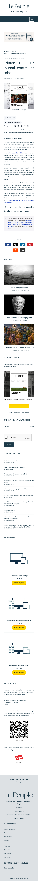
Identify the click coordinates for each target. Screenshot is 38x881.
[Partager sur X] (15, 126)
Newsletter (7, 850)
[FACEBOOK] (8, 244)
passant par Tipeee (9, 750)
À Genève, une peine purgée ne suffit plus (16, 489)
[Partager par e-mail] (27, 126)
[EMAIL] (22, 250)
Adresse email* (19, 426)
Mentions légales (19, 818)
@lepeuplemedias (9, 868)
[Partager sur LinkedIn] (18, 126)
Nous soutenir (8, 836)
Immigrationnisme (9, 510)
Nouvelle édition (19, 58)
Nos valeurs (7, 833)
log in (9, 228)
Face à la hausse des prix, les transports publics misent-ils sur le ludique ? (19, 503)
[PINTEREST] (30, 244)
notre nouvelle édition (15, 153)
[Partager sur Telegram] (24, 126)
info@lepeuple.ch (19, 811)
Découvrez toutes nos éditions (19, 406)
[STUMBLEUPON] (15, 250)
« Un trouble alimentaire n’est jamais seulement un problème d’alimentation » (19, 518)
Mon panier (7, 857)
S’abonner (7, 846)
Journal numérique (9, 829)
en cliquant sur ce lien (22, 715)
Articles (11, 58)
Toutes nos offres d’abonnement (19, 413)
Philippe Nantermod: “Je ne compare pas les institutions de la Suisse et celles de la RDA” (19, 526)
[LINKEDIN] (22, 244)
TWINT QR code (19, 740)
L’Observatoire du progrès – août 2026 (19, 347)
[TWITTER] (15, 244)
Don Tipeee (19, 762)
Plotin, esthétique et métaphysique (19, 318)
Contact (6, 840)
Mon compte (7, 853)
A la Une (6, 58)
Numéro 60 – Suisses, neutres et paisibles (18, 399)
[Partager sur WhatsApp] (21, 126)
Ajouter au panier (19, 583)
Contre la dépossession (19, 288)
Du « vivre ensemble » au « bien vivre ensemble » (18, 495)
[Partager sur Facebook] (12, 126)
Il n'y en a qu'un (19, 11)
